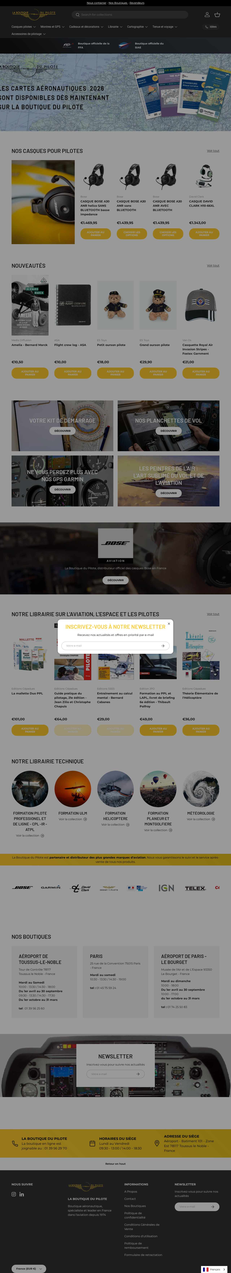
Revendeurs (137, 2)
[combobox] (214, 1269)
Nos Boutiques (118, 2)
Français (215, 1269)
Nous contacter (96, 2)
